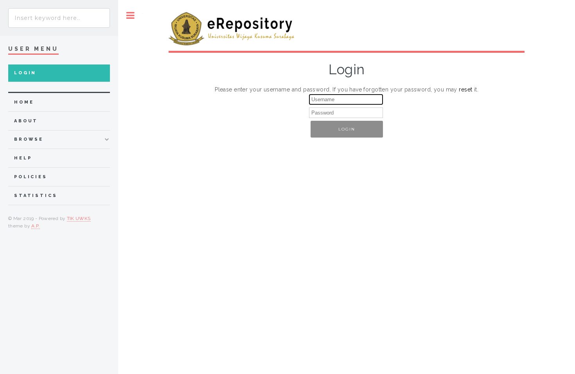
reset (465, 89)
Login (25, 72)
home (24, 102)
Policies (30, 176)
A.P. (35, 226)
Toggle (130, 15)
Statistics (36, 195)
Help (23, 158)
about (26, 120)
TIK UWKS (79, 218)
